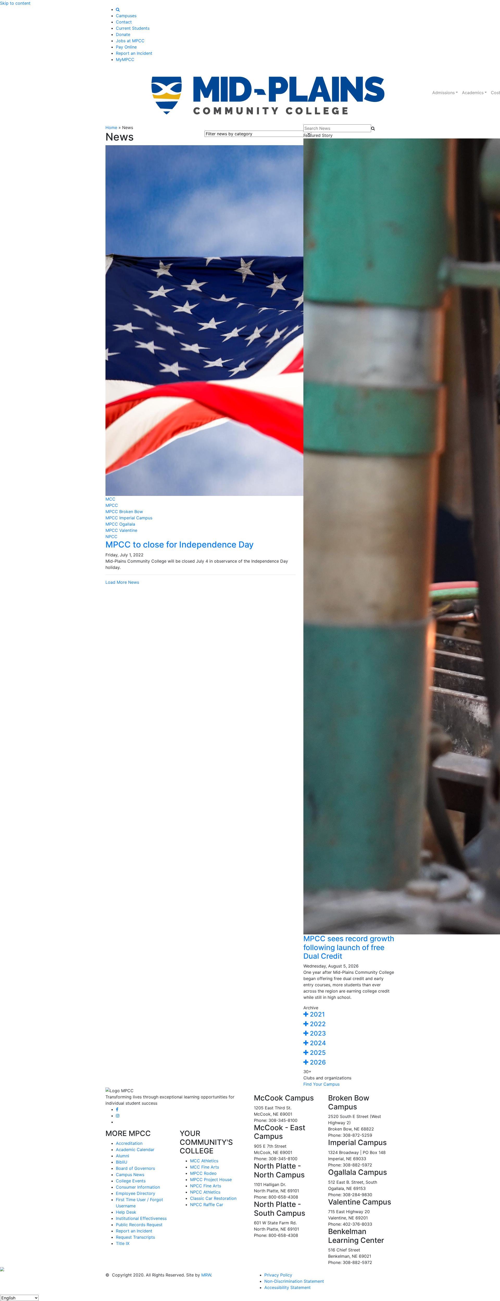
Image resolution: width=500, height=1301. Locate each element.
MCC (110, 499)
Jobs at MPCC (130, 40)
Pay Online (126, 47)
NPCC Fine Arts (205, 1185)
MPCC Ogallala (120, 524)
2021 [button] (316, 1014)
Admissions (443, 92)
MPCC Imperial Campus (128, 517)
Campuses (126, 15)
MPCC (111, 505)
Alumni (122, 1155)
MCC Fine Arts (204, 1167)
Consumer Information (138, 1187)
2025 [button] (317, 1052)
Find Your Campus (321, 1084)
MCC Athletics (204, 1160)
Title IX (122, 1243)
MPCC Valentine (121, 530)
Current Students (132, 28)
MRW (206, 1275)
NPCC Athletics (205, 1192)
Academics (473, 92)
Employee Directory (135, 1193)
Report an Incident (134, 53)
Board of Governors (135, 1168)
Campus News (130, 1174)
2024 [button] (317, 1043)
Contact (124, 22)
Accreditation (129, 1143)
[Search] (118, 9)
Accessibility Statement (287, 1287)
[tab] (349, 1014)
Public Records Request (139, 1224)
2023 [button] (317, 1033)
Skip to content (15, 3)
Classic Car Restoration (213, 1198)
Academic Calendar (135, 1149)
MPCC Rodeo (203, 1173)
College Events (131, 1180)
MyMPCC (125, 59)
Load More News (122, 582)
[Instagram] (118, 1115)
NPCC (111, 536)
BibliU (121, 1162)
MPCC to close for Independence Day (179, 544)
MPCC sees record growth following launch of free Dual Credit (348, 947)
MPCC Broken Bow (124, 511)
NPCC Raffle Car (206, 1204)
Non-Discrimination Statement (294, 1281)
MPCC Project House (211, 1179)
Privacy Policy (278, 1275)
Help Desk (126, 1212)
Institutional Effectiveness (141, 1218)
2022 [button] (317, 1024)
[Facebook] (117, 1109)
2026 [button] (317, 1062)
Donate (123, 34)
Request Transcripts (135, 1237)
